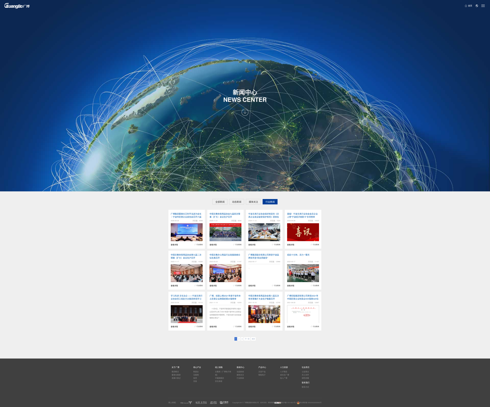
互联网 (196, 374)
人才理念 (283, 371)
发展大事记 (176, 378)
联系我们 (305, 382)
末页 (253, 339)
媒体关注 (253, 201)
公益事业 (305, 371)
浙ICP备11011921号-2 (289, 402)
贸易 (195, 381)
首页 (470, 5)
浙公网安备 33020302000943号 (310, 402)
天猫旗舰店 (219, 378)
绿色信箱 (305, 378)
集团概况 (175, 371)
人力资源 (284, 367)
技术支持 (263, 402)
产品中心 (262, 367)
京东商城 (218, 381)
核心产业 (197, 367)
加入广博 (283, 378)
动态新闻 (236, 201)
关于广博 (175, 367)
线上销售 (219, 367)
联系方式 (305, 387)
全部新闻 (220, 201)
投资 (195, 378)
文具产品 (262, 371)
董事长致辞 (176, 374)
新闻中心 (240, 367)
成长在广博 (284, 374)
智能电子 (262, 374)
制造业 (196, 371)
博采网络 (271, 402)
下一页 (247, 339)
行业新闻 (270, 201)
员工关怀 (305, 374)
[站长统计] (277, 402)
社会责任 (305, 367)
